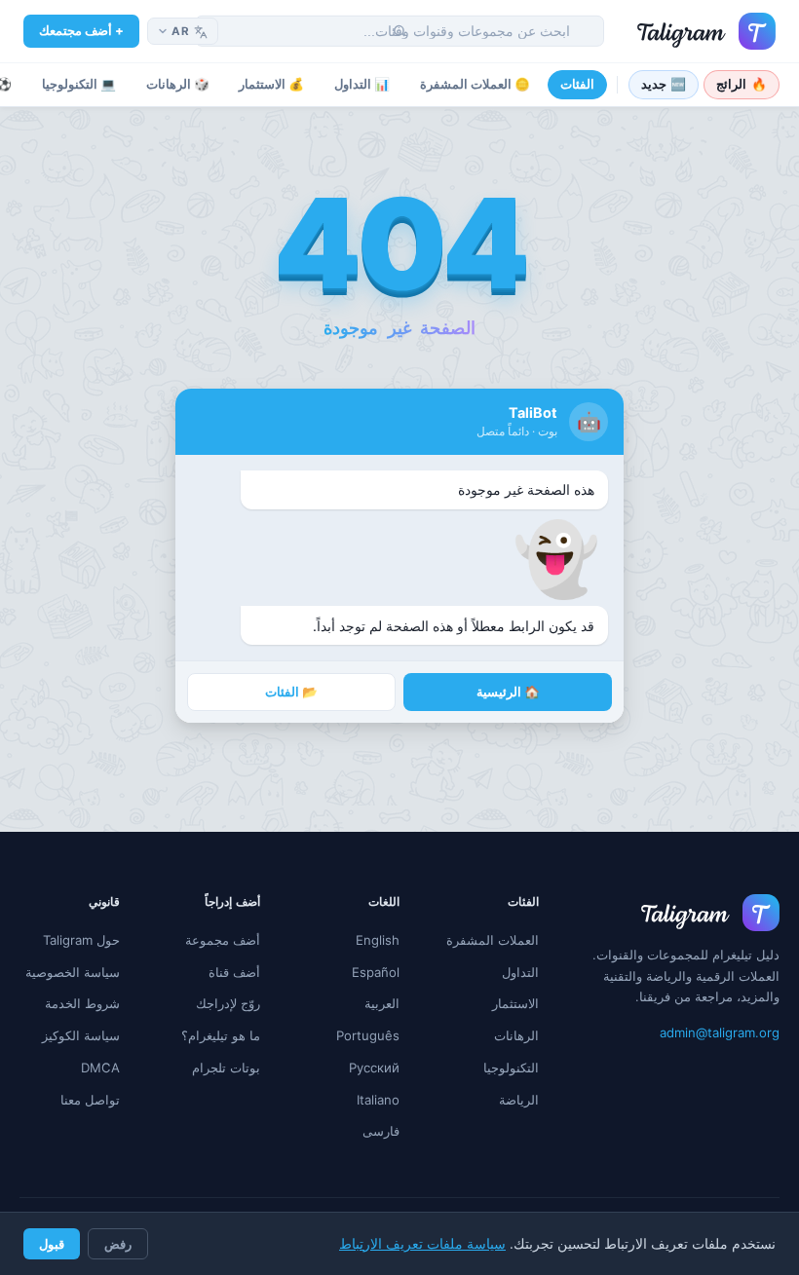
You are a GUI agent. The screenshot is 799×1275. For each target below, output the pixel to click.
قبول (51, 1244)
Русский (374, 1067)
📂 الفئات (291, 692)
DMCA (100, 1067)
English (378, 940)
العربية (382, 1003)
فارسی (381, 1131)
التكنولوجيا (511, 1067)
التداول (520, 972)
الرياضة (519, 1099)
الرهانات (516, 1035)
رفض (118, 1244)
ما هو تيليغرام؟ (220, 1035)
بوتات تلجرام (226, 1067)
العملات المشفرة (492, 940)
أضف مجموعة (222, 940)
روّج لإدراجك (228, 1003)
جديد (664, 84)
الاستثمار (515, 1003)
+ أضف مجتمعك (81, 30)
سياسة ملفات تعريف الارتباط (422, 1244)
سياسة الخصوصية (72, 972)
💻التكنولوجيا (79, 84)
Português (368, 1035)
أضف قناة (234, 972)
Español (376, 972)
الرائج (741, 84)
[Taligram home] (706, 31)
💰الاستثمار (271, 84)
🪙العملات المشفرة (475, 84)
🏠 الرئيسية (508, 692)
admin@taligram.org (720, 1032)
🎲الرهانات (177, 84)
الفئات (577, 84)
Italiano (378, 1099)
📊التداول (362, 84)
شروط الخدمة (82, 1003)
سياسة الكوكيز (81, 1035)
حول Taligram (81, 940)
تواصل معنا (90, 1099)
